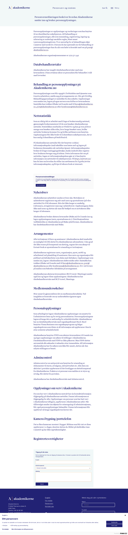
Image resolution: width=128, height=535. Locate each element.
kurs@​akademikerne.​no (73, 263)
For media (48, 500)
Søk (104, 8)
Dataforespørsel (40, 465)
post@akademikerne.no (22, 512)
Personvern (49, 503)
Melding (38, 471)
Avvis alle (114, 525)
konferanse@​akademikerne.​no (74, 107)
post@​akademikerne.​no (47, 107)
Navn (84, 501)
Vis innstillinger (41, 185)
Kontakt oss (49, 506)
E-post (37, 459)
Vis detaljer (5, 529)
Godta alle (114, 522)
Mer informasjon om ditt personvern (22, 529)
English (47, 497)
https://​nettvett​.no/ (83, 159)
